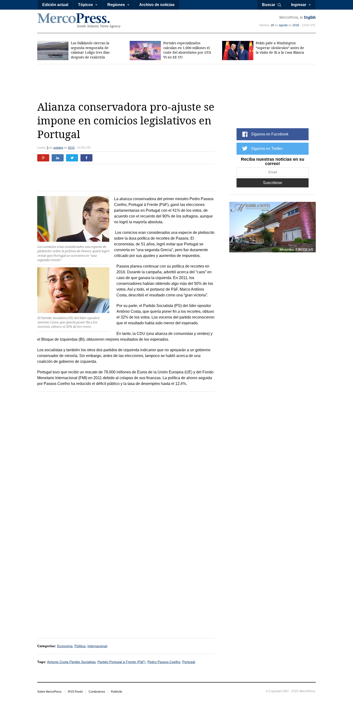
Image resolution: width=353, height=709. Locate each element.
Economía (65, 646)
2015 (71, 147)
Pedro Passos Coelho (163, 662)
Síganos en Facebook (269, 134)
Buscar (268, 5)
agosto (283, 25)
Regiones (116, 5)
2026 (295, 25)
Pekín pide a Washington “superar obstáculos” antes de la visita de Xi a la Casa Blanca (280, 48)
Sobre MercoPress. (49, 691)
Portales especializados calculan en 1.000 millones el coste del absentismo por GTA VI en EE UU (187, 50)
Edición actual (55, 5)
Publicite (116, 691)
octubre (58, 147)
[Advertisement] (176, 82)
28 (272, 25)
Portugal (188, 662)
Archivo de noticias (157, 5)
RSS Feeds (75, 691)
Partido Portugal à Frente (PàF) (121, 662)
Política (79, 646)
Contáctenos (97, 691)
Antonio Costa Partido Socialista (71, 662)
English (310, 17)
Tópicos (85, 5)
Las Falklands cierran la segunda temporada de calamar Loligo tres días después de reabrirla (90, 50)
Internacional (97, 646)
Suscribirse (272, 183)
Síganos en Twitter (267, 149)
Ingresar (298, 5)
